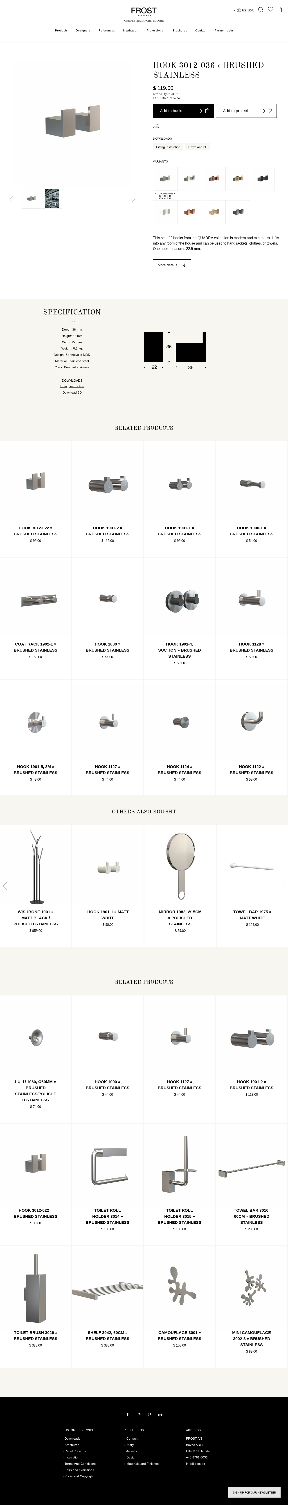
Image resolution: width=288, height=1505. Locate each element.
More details (167, 265)
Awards (131, 1451)
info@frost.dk (195, 1463)
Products (61, 30)
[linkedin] (160, 1415)
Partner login (223, 30)
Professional (155, 30)
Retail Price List (76, 1451)
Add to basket (172, 111)
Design (131, 1457)
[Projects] (270, 10)
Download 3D (197, 147)
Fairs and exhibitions (79, 1470)
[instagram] (139, 1415)
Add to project (235, 111)
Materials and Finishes (142, 1463)
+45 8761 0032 (197, 1457)
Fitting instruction (168, 147)
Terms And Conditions (80, 1463)
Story (130, 1445)
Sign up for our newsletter (254, 1492)
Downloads (72, 1438)
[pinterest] (149, 1415)
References (107, 30)
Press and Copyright (79, 1476)
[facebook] (128, 1415)
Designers (83, 30)
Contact (200, 30)
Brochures (180, 30)
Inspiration (130, 30)
